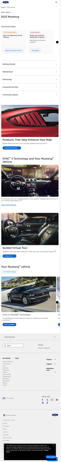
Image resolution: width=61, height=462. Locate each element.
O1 (46, 143)
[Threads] (43, 403)
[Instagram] (57, 400)
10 (10, 319)
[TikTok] (47, 403)
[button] (19, 359)
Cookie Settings (50, 457)
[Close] (53, 446)
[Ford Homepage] (55, 415)
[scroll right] (57, 42)
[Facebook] (43, 400)
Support (3, 7)
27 (19, 200)
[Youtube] (52, 400)
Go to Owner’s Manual (9, 272)
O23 (55, 251)
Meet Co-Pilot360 (9, 324)
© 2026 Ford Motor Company (9, 420)
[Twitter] (47, 400)
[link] (5, 423)
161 (21, 200)
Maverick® (47, 348)
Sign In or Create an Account (13, 50)
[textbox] (13, 345)
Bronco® (40, 348)
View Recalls (35, 50)
